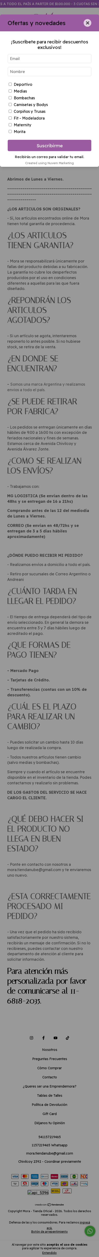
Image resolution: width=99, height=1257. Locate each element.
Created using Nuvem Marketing (49, 163)
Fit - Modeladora (29, 118)
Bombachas (24, 97)
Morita (19, 131)
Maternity (22, 124)
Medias (20, 91)
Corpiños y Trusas (29, 111)
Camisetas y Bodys (31, 104)
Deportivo (23, 84)
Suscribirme (50, 145)
